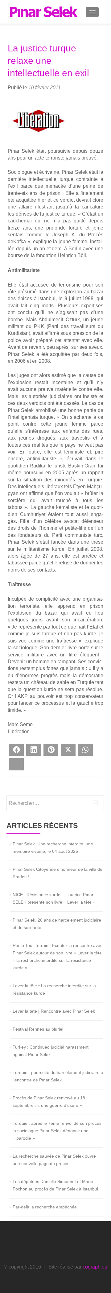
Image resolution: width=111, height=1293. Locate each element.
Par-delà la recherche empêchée (45, 1206)
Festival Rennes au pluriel (38, 1029)
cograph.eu (95, 1266)
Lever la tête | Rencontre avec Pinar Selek (54, 1011)
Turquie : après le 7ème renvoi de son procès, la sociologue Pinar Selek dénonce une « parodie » (58, 1131)
